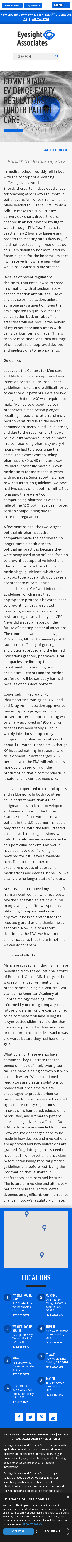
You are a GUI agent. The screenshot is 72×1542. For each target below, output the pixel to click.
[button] (41, 1255)
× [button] (67, 1497)
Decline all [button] (52, 1531)
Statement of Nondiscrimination (29, 1434)
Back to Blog (55, 150)
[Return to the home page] (36, 46)
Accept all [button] (18, 1531)
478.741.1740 (40, 19)
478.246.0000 (54, 1342)
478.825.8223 (20, 1402)
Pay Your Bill (33, 5)
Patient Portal (12, 5)
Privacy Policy (32, 1524)
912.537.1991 (54, 1367)
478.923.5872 (20, 1315)
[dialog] (36, 1517)
